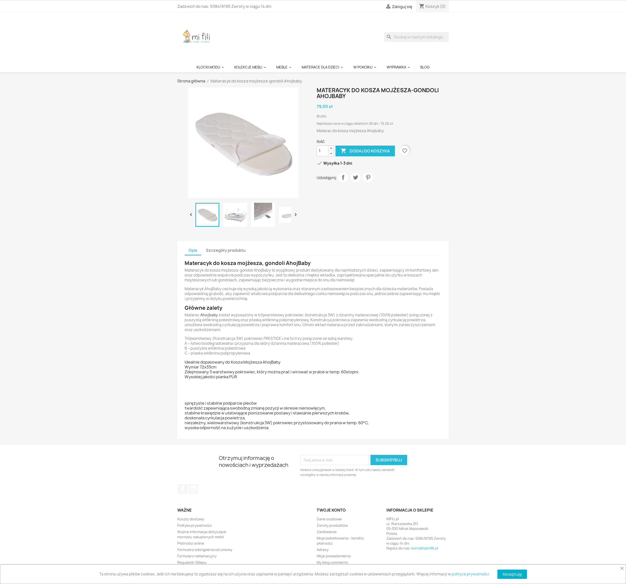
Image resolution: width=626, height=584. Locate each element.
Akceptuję (512, 574)
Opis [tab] (193, 250)
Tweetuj (355, 177)
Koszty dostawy (190, 519)
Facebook (183, 489)
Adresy (323, 549)
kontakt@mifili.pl (424, 548)
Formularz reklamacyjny (197, 556)
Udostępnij (343, 177)
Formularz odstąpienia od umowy (204, 549)
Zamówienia (326, 531)
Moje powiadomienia (334, 556)
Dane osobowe (329, 519)
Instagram (193, 489)
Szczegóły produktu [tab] (226, 250)
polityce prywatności (470, 574)
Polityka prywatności (194, 525)
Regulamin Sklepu (192, 562)
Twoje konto (331, 510)
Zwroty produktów (332, 525)
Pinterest (368, 177)
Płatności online (190, 543)
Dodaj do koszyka (365, 151)
